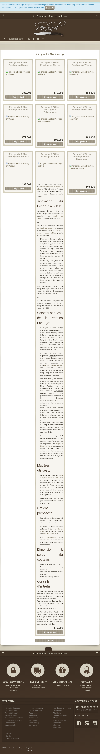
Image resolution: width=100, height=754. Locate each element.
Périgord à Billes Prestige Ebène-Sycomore (82, 156)
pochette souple (48, 534)
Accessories (33, 718)
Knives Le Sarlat (10, 725)
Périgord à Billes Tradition (14, 718)
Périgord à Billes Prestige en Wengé (81, 63)
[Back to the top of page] (48, 649)
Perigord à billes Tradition (53, 365)
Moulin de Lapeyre (47, 228)
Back (50, 640)
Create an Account (12, 738)
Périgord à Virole (10, 715)
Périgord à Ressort (11, 713)
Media (55, 718)
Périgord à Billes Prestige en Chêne (18, 108)
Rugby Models (34, 713)
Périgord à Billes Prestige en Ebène (18, 63)
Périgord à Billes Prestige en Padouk (18, 155)
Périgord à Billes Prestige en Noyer (50, 63)
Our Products (16, 39)
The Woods (57, 710)
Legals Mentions (31, 748)
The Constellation (11, 710)
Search (8, 733)
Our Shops (33, 720)
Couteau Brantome (35, 710)
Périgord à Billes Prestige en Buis (50, 155)
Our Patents (33, 725)
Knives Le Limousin (36, 708)
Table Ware (33, 715)
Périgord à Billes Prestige (13, 720)
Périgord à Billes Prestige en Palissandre (50, 109)
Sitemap (29, 750)
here (48, 8)
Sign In (8, 736)
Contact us (57, 727)
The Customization (60, 715)
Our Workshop (34, 723)
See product (18, 97)
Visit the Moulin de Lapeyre (62, 708)
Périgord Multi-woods (12, 708)
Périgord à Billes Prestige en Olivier (81, 108)
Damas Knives (10, 723)
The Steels (57, 713)
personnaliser (51, 537)
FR (43, 39)
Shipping (56, 725)
